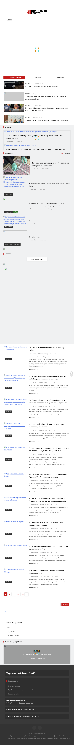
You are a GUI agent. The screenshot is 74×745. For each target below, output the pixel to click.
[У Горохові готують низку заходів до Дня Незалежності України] (15, 528)
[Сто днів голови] (15, 238)
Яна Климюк (34, 480)
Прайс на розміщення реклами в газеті (20, 690)
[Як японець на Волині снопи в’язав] (37, 663)
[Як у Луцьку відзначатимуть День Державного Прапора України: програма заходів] (15, 480)
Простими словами (13, 635)
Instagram (29, 703)
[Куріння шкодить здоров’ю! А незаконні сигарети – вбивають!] (16, 165)
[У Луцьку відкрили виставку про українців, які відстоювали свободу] (15, 552)
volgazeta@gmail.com (27, 709)
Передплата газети (14, 686)
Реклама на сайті (13, 694)
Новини (27, 83)
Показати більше (37, 259)
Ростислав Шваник (35, 209)
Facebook (22, 703)
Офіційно (17, 244)
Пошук (7, 601)
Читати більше (34, 369)
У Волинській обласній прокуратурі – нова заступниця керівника (47, 120)
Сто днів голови (34, 237)
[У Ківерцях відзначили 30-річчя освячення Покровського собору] (15, 576)
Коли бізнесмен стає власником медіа (42, 221)
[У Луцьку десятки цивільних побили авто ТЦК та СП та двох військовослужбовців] (14, 96)
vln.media (10, 141)
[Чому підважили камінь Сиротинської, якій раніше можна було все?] (15, 186)
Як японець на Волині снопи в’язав (37, 655)
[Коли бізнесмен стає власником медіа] (15, 222)
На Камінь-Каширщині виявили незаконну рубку (41, 86)
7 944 (22, 594)
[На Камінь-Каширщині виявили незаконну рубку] (14, 85)
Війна (16, 212)
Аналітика (8, 172)
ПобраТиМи (11, 632)
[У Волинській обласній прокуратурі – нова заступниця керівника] (14, 119)
